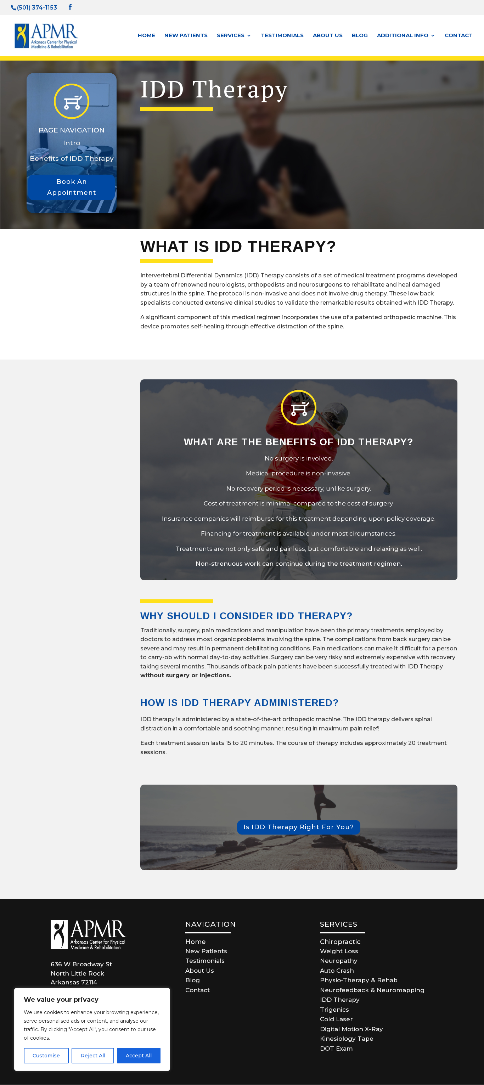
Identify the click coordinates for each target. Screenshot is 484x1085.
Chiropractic (340, 942)
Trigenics (334, 1009)
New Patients (186, 36)
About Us (328, 36)
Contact (459, 36)
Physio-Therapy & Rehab (359, 980)
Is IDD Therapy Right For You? (298, 827)
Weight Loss (339, 951)
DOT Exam (336, 1048)
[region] (92, 1029)
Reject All (93, 1055)
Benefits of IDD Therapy (72, 158)
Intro (71, 143)
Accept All (139, 1055)
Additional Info (402, 36)
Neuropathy (339, 960)
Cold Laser (336, 1019)
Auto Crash (337, 970)
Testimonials (282, 36)
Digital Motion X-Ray (351, 1029)
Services (230, 36)
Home (146, 36)
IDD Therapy (340, 999)
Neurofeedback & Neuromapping (372, 990)
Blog (360, 36)
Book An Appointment (71, 187)
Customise (46, 1055)
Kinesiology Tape (346, 1038)
